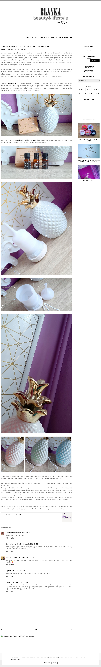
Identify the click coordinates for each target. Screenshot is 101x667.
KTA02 (89, 89)
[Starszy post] (71, 629)
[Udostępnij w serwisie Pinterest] (20, 515)
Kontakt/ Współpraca (67, 37)
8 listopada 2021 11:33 (28, 532)
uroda (97, 93)
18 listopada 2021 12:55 (19, 582)
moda (90, 93)
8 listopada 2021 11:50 (30, 544)
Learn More (47, 662)
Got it (54, 662)
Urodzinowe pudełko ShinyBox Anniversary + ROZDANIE (89, 161)
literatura (82, 93)
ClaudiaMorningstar (13, 532)
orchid (8, 582)
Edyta (8, 571)
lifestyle (23, 49)
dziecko (81, 89)
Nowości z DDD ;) (88, 181)
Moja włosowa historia (48, 37)
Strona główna (32, 37)
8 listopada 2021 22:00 (26, 557)
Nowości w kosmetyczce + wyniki (88, 140)
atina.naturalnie (11, 557)
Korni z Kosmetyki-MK (13, 544)
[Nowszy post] (1, 629)
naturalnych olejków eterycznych (26, 140)
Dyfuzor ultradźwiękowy (10, 83)
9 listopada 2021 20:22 (18, 571)
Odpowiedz (10, 538)
